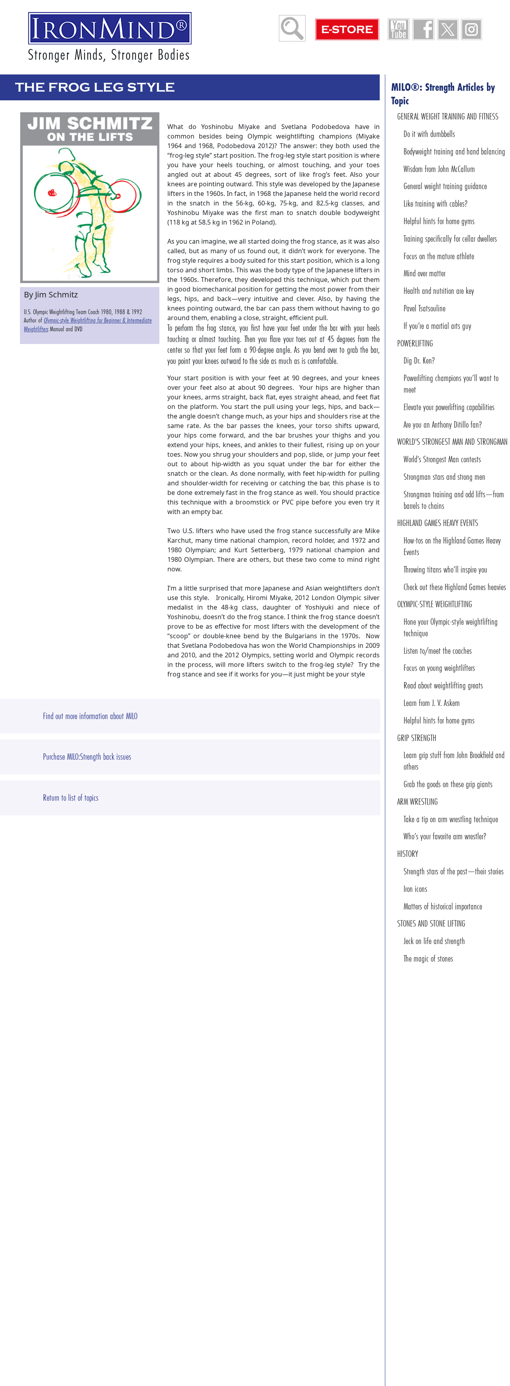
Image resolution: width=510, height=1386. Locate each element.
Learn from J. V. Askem (432, 703)
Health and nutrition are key (439, 290)
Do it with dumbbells (429, 134)
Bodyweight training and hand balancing (454, 151)
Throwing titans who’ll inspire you (445, 569)
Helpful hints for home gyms (439, 221)
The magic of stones (428, 958)
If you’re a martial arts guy (437, 326)
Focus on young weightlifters (439, 668)
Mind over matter (424, 273)
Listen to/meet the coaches (438, 650)
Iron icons (415, 889)
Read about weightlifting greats (443, 685)
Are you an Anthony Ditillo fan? (443, 424)
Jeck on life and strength (434, 941)
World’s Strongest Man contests (442, 459)
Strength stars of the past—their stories (454, 871)
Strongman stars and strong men (444, 476)
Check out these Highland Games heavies (455, 587)
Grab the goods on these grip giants (448, 784)
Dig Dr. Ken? (419, 360)
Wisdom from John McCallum (439, 169)
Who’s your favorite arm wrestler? (445, 836)
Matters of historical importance (443, 906)
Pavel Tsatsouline (424, 308)
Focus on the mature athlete (439, 256)
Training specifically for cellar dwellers (450, 238)
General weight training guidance (445, 186)
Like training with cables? (436, 203)
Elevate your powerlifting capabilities (449, 407)
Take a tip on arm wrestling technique (451, 819)
